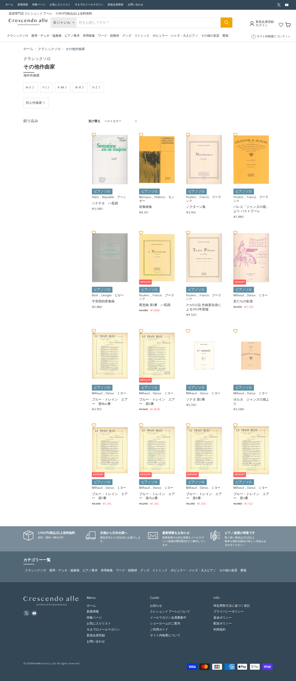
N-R (78, 87)
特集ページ (38, 4)
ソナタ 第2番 (195, 399)
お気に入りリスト (60, 4)
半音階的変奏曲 (103, 301)
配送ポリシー (222, 623)
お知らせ (156, 606)
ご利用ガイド (159, 629)
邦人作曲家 (34, 103)
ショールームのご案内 (165, 623)
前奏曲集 (145, 207)
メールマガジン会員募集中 (168, 617)
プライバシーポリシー (228, 611)
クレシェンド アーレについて (170, 611)
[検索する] (226, 23)
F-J (44, 87)
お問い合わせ (135, 4)
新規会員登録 (115, 4)
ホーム (9, 4)
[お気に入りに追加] (93, 134)
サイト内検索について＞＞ (274, 36)
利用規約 (219, 629)
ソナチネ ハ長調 (105, 203)
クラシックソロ (49, 49)
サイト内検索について (165, 635)
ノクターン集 (196, 207)
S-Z (94, 87)
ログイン (262, 25)
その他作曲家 (75, 49)
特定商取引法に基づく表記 (231, 606)
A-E (28, 87)
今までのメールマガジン (89, 4)
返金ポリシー (222, 617)
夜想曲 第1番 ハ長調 (154, 305)
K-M (61, 87)
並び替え (94, 121)
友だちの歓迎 (243, 301)
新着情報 (23, 4)
